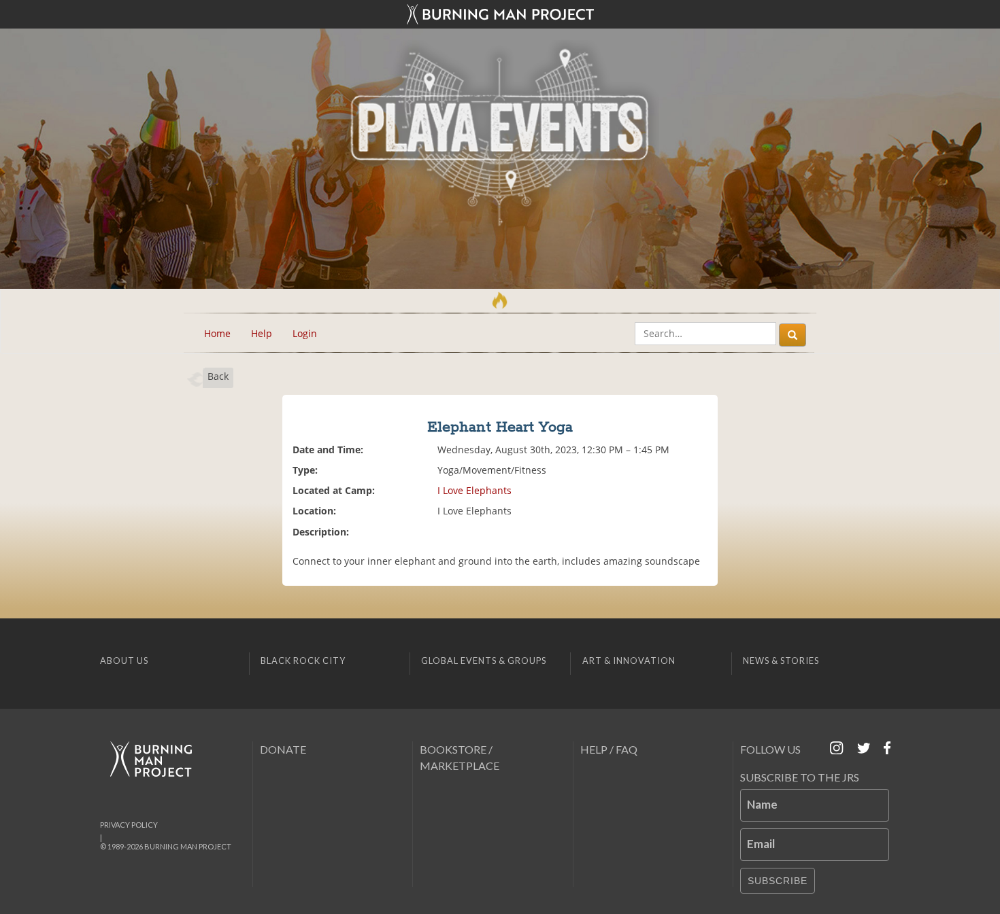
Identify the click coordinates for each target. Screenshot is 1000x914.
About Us (124, 660)
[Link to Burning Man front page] (500, 14)
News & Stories (781, 660)
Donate (283, 749)
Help (261, 333)
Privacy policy (129, 824)
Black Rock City (303, 660)
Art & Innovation (629, 660)
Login (305, 333)
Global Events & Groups (483, 660)
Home (217, 333)
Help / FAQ (608, 749)
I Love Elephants (474, 490)
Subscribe (777, 880)
